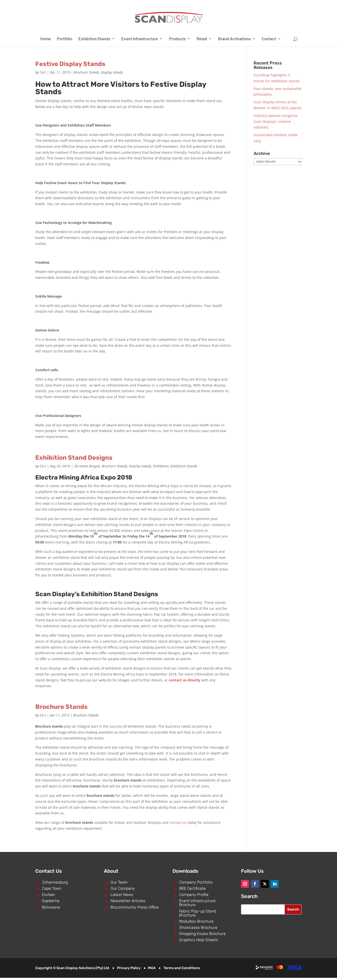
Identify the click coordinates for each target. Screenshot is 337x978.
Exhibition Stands (94, 39)
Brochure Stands (86, 72)
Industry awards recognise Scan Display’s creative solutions (276, 121)
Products (177, 39)
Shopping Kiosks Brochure (202, 933)
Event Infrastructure (139, 39)
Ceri (43, 72)
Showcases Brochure (198, 927)
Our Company (123, 888)
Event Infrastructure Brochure (197, 902)
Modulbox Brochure (196, 921)
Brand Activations (234, 39)
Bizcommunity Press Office (135, 907)
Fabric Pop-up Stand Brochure (197, 913)
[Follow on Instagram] (245, 884)
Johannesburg (55, 882)
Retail (202, 39)
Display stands (112, 72)
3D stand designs (87, 466)
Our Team (119, 882)
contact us (178, 822)
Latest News (122, 894)
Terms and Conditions (182, 968)
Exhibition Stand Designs (73, 457)
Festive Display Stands (70, 63)
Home (45, 39)
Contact (269, 39)
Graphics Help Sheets (198, 939)
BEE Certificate (192, 888)
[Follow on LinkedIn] (275, 884)
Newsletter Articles (128, 900)
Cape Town (51, 888)
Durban (48, 894)
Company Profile (193, 894)
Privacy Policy (129, 968)
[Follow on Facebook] (255, 884)
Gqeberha (50, 900)
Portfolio (64, 39)
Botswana (51, 907)
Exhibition (160, 466)
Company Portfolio (196, 882)
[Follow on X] (265, 884)
